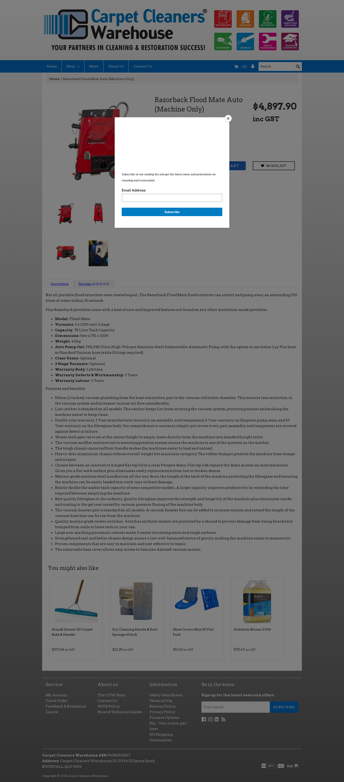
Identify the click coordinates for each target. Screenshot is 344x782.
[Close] (228, 118)
